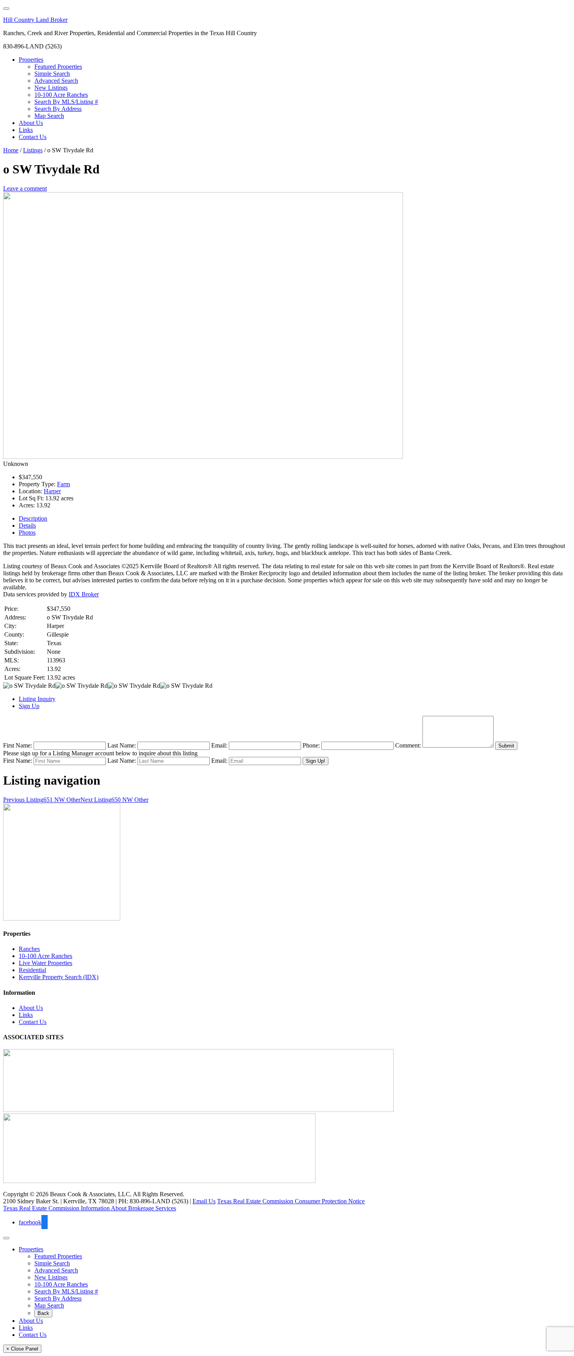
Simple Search (52, 1263)
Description (33, 518)
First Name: (17, 745)
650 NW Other (114, 799)
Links (26, 1015)
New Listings (51, 1277)
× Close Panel (22, 1349)
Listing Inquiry (37, 699)
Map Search (49, 1305)
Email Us (204, 1201)
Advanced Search (56, 1270)
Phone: (311, 745)
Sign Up (29, 706)
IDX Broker (84, 594)
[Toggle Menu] (6, 8)
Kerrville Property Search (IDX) (58, 977)
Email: (219, 745)
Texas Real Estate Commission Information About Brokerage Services (89, 1208)
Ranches (29, 949)
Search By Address (58, 1298)
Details (27, 525)
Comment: (408, 745)
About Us (31, 1008)
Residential (32, 970)
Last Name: (121, 745)
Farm (63, 484)
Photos (27, 532)
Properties (31, 1249)
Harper (52, 491)
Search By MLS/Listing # (66, 1291)
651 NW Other (41, 799)
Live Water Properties (45, 963)
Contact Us (32, 1022)
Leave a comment (25, 188)
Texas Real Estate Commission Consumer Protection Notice (291, 1201)
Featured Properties (58, 1256)
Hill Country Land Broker (35, 19)
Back (43, 1313)
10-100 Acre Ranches (45, 956)
